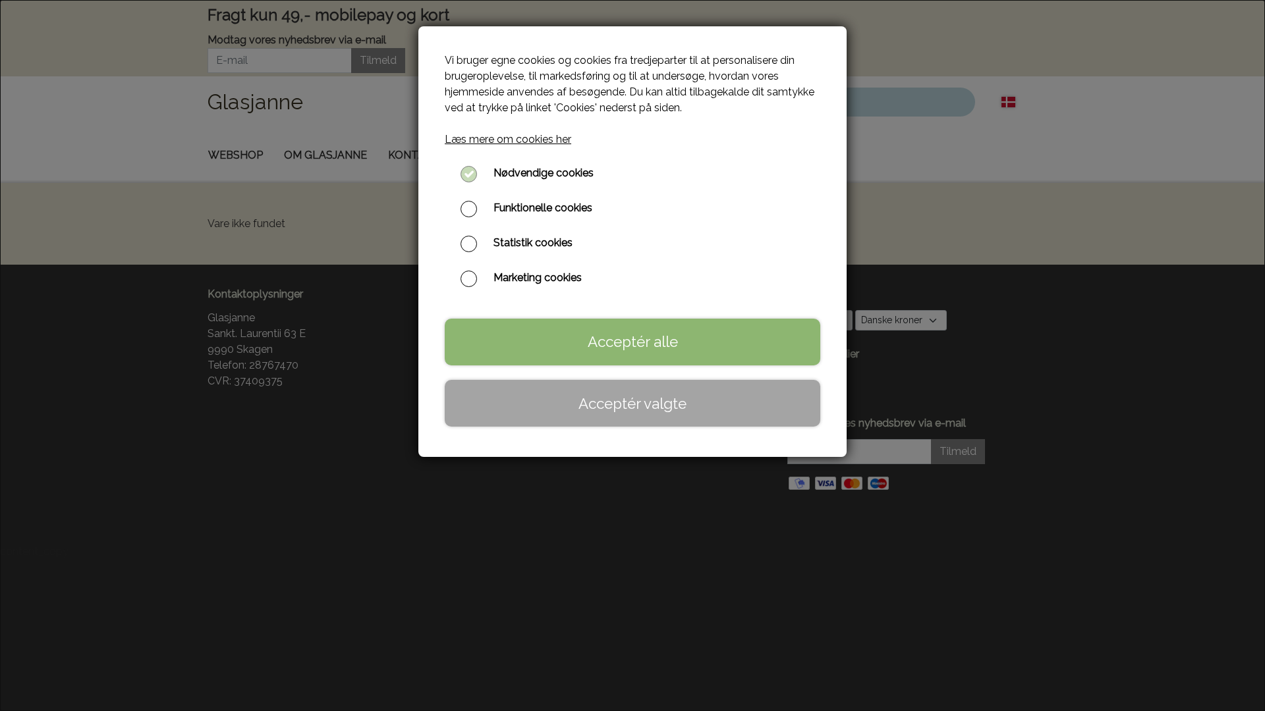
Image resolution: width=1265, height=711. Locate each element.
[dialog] (632, 355)
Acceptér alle (633, 341)
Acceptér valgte (632, 403)
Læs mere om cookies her (508, 139)
